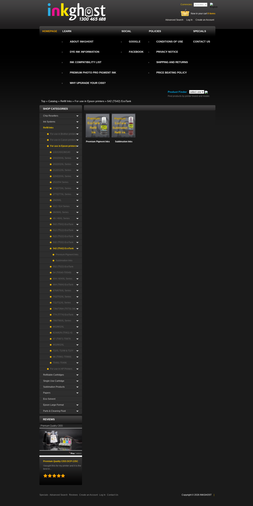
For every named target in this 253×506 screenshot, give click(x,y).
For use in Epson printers (89, 101)
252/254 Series (60, 182)
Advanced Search (174, 20)
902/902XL (58, 344)
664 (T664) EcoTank (63, 284)
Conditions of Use (169, 41)
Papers (46, 393)
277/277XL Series (62, 194)
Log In (189, 20)
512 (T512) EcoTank (63, 230)
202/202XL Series (62, 164)
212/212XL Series (62, 170)
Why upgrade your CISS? (88, 82)
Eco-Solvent (49, 399)
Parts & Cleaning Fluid (54, 411)
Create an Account (205, 20)
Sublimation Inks (123, 141)
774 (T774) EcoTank (63, 314)
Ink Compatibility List (85, 62)
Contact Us (112, 495)
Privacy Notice (167, 51)
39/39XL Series (61, 212)
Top (43, 101)
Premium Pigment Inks (98, 141)
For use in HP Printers (61, 369)
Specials (43, 495)
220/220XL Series (62, 176)
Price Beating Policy (171, 72)
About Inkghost (82, 41)
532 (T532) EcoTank (63, 242)
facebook (136, 51)
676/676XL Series (62, 290)
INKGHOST (206, 495)
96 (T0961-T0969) (62, 357)
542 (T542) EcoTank (119, 101)
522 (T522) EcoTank (63, 236)
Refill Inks (66, 101)
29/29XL (57, 200)
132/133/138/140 (61, 152)
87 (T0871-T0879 (62, 339)
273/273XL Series (62, 188)
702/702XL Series (62, 296)
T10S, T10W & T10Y (63, 350)
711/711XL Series (62, 302)
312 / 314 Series (61, 206)
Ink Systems (49, 121)
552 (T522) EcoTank (63, 266)
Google (134, 41)
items (211, 13)
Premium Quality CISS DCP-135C (60, 461)
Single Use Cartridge (53, 381)
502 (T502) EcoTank (63, 224)
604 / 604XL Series (62, 278)
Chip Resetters (50, 115)
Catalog (52, 101)
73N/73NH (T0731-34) (64, 308)
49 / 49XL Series (61, 218)
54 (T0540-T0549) (62, 272)
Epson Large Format (53, 405)
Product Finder (177, 91)
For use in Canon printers (63, 140)
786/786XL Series (62, 320)
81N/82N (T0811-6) (62, 332)
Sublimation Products (54, 387)
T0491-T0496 (60, 362)
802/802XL (58, 326)
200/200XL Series (62, 158)
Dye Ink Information (84, 51)
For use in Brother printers (63, 134)
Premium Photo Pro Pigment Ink (93, 72)
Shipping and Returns (172, 62)
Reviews (49, 419)
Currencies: (186, 4)
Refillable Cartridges (53, 375)
